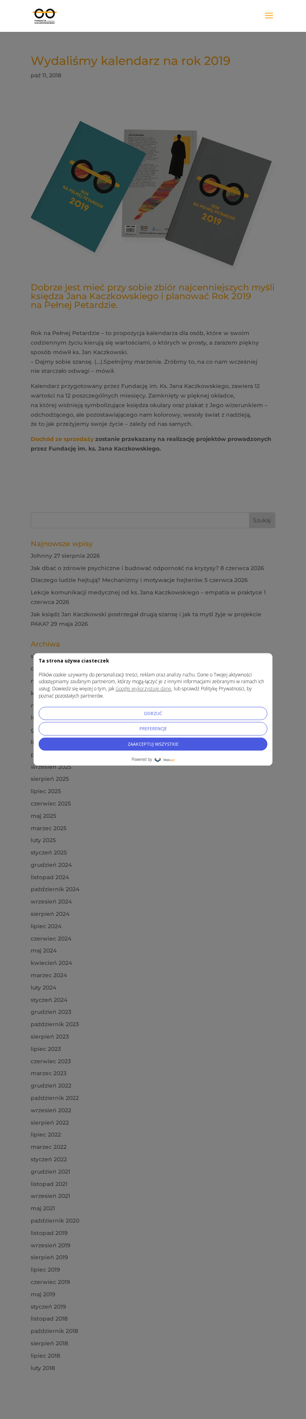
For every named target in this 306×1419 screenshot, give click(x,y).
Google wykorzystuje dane (143, 689)
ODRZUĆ (153, 713)
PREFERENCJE (153, 729)
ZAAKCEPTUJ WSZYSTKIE (153, 744)
